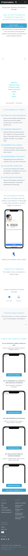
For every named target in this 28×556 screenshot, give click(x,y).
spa (14, 94)
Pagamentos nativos (14, 349)
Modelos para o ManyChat (19, 506)
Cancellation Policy (17, 545)
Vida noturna (15, 460)
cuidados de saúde (14, 87)
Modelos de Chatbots (20, 503)
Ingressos (20, 421)
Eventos (13, 422)
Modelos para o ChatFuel (19, 510)
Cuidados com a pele (14, 89)
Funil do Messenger (10, 385)
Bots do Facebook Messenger (19, 517)
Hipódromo (18, 422)
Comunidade (4, 507)
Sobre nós (3, 503)
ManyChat (14, 82)
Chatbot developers (6, 510)
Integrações (19, 103)
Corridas (8, 422)
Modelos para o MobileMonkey (19, 513)
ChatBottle (13, 548)
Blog (2, 505)
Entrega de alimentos (19, 348)
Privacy (6, 545)
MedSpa (14, 91)
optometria (14, 387)
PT (2, 532)
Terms (2, 545)
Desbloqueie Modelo (14, 375)
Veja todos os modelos (13, 490)
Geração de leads (14, 85)
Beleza (14, 96)
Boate (10, 460)
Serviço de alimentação (8, 348)
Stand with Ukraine (6, 512)
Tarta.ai (7, 548)
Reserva (19, 458)
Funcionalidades (10, 103)
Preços (3, 527)
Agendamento (18, 385)
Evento (23, 458)
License (10, 545)
